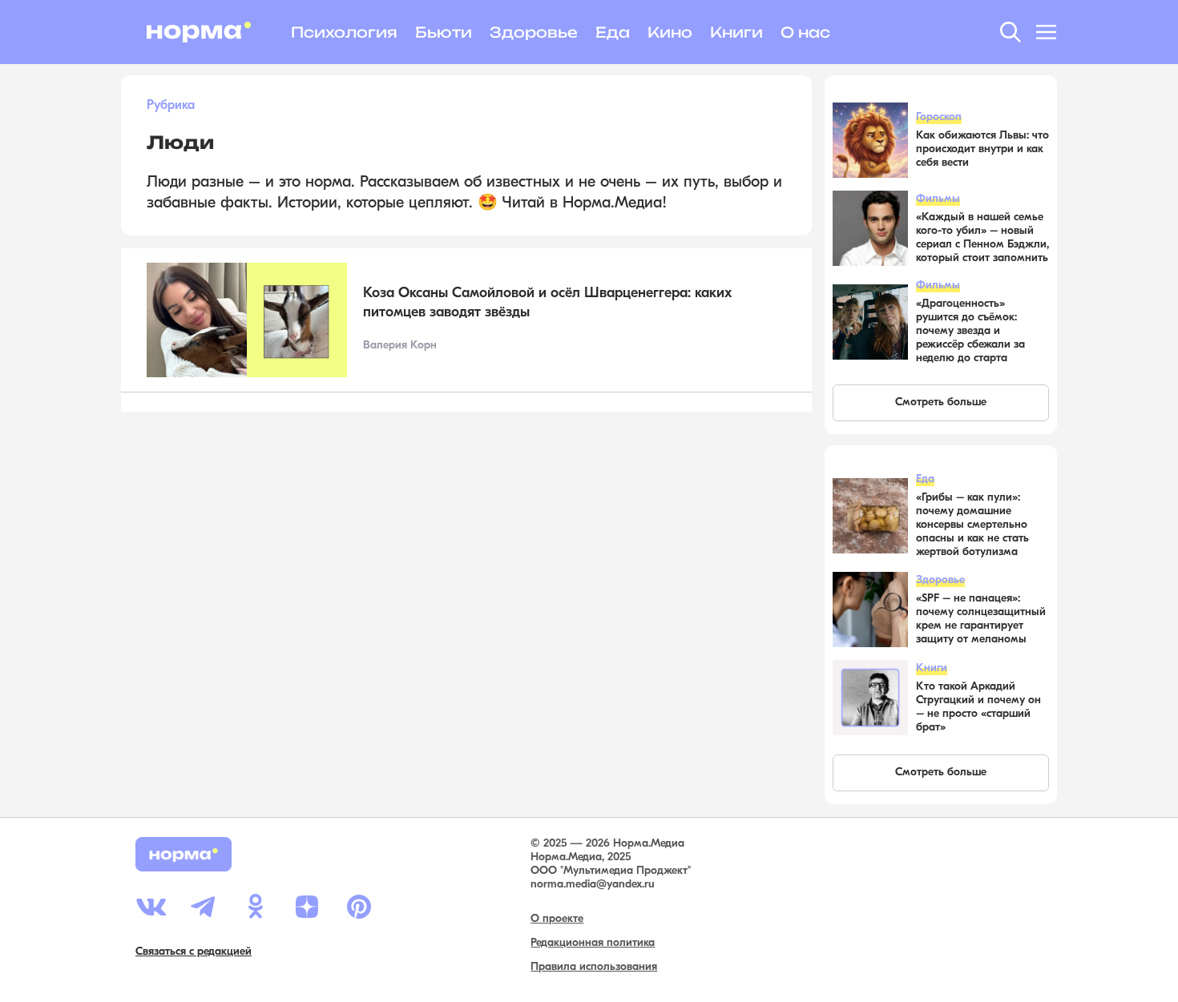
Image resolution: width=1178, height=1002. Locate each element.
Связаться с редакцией (193, 952)
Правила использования (594, 967)
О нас (805, 32)
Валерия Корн (400, 346)
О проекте (557, 919)
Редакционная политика (593, 943)
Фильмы (938, 199)
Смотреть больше (940, 402)
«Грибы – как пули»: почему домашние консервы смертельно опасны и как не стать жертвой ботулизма (972, 525)
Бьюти (443, 32)
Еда (612, 32)
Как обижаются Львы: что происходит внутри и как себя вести (982, 149)
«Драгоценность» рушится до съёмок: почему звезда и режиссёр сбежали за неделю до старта (970, 331)
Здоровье (534, 32)
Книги (736, 32)
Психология (344, 32)
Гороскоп (939, 117)
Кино (669, 32)
